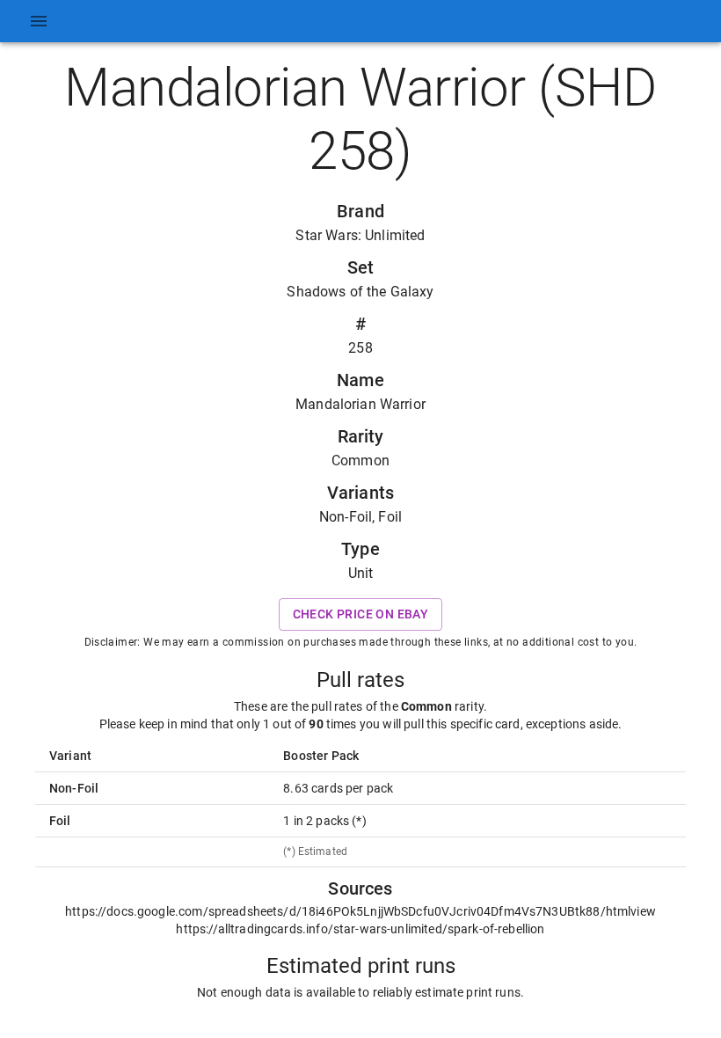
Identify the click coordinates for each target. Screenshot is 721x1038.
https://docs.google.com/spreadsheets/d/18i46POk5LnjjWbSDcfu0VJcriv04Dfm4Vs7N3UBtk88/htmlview (360, 911)
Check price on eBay (361, 614)
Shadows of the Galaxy (360, 291)
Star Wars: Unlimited (360, 235)
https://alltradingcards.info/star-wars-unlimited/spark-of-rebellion (360, 929)
